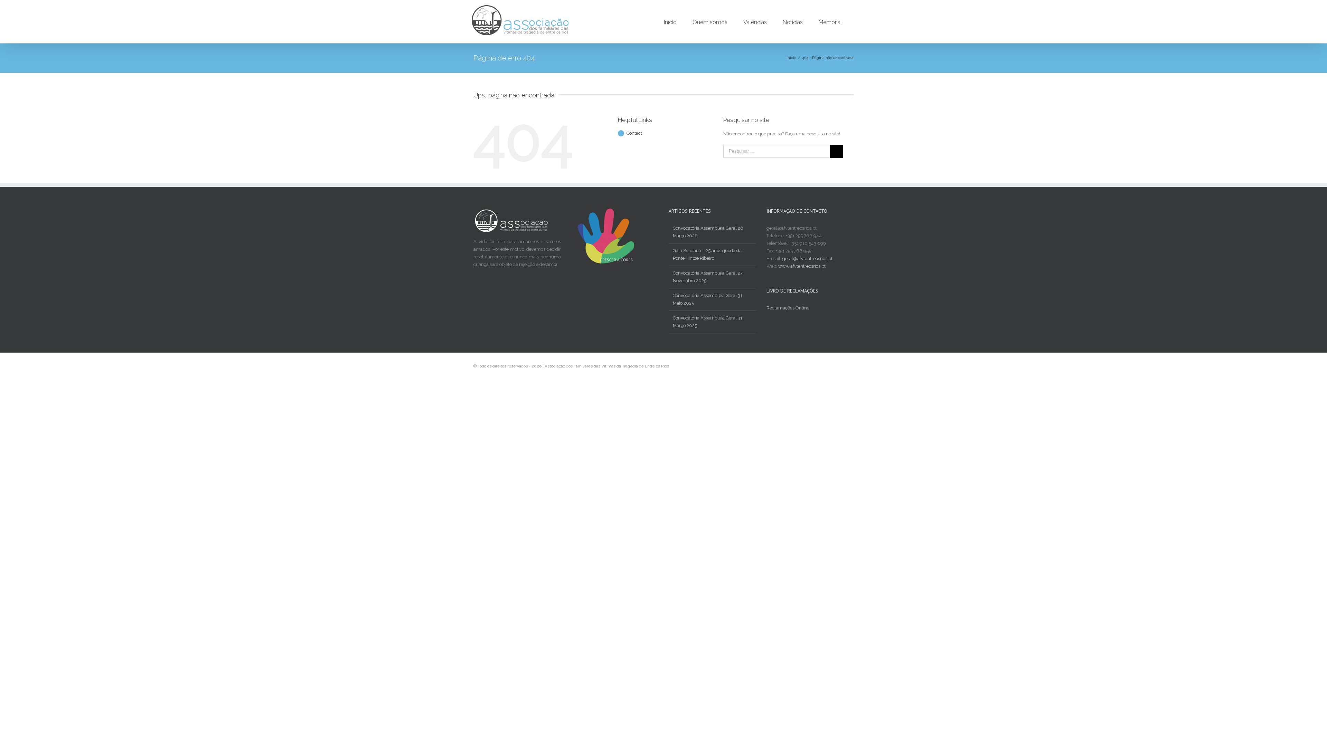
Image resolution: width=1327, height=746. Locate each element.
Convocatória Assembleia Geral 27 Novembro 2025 (708, 276)
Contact (634, 133)
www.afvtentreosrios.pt (802, 266)
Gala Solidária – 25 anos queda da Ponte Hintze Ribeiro (707, 254)
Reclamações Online (787, 307)
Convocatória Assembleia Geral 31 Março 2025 (707, 321)
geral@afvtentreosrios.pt (807, 258)
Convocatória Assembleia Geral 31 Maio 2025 (707, 299)
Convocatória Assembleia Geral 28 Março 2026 (708, 232)
